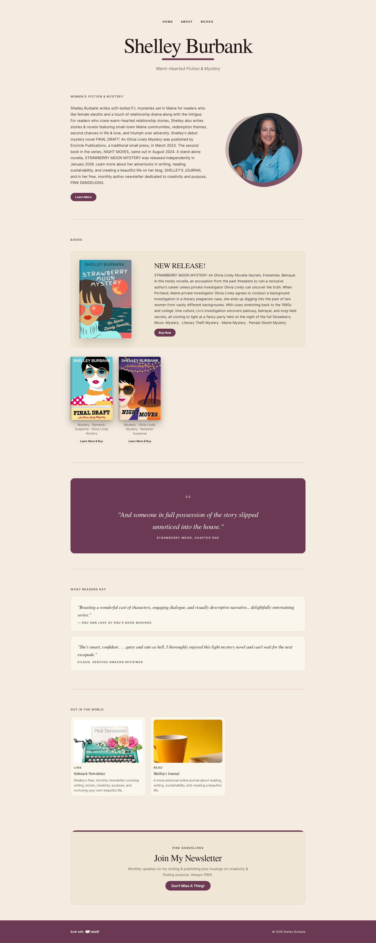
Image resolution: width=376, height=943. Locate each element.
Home (168, 22)
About (187, 22)
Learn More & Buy (91, 441)
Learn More (83, 197)
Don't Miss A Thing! (188, 886)
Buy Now (165, 332)
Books (207, 22)
